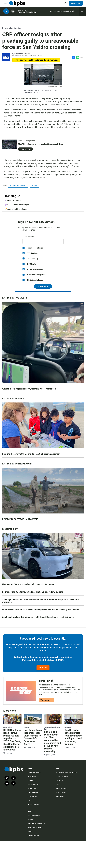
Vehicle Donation (33, 835)
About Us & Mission (34, 772)
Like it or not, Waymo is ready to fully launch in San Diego (28, 584)
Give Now (75, 3)
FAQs (57, 784)
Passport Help (61, 792)
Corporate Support (34, 815)
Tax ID (30, 831)
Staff (29, 800)
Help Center (60, 796)
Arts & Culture (7, 727)
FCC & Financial (33, 784)
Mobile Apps (32, 788)
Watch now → (46, 700)
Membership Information (36, 823)
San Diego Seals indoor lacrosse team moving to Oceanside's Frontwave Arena (33, 737)
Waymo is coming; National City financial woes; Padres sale (29, 389)
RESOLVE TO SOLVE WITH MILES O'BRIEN (20, 519)
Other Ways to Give (34, 827)
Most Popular (9, 528)
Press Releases (33, 792)
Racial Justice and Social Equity (52, 728)
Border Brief (46, 680)
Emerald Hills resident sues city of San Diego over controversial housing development (41, 609)
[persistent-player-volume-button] (13, 11)
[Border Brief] (21, 691)
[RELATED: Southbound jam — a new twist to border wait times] (9, 144)
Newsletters (32, 776)
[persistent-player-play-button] (6, 11)
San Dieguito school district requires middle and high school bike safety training (38, 617)
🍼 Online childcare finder (16, 209)
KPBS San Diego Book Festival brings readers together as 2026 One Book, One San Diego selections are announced (12, 740)
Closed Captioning (62, 776)
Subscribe (43, 286)
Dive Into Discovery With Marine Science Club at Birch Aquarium (31, 454)
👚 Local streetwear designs (17, 205)
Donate (43, 667)
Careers (30, 780)
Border (34, 185)
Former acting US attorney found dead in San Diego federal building (32, 592)
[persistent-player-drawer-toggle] (82, 11)
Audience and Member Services (66, 772)
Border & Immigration (11, 28)
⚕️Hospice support (13, 200)
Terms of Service (33, 804)
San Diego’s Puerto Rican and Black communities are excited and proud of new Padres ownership (41, 600)
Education (67, 727)
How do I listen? (61, 788)
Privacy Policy (32, 796)
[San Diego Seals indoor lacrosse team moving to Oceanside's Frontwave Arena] (33, 719)
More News (9, 710)
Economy (26, 727)
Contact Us (59, 780)
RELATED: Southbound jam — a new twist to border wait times (40, 144)
